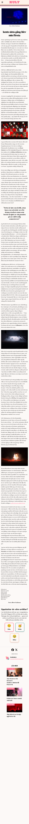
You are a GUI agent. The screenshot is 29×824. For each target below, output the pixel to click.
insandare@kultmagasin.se (16, 659)
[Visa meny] (2, 2)
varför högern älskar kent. (18, 503)
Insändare (13, 657)
